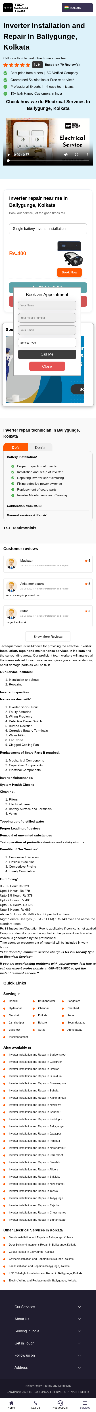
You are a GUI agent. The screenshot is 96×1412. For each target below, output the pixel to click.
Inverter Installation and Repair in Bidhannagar (37, 1219)
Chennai (43, 1008)
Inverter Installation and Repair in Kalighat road (37, 1097)
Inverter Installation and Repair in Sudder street (37, 1054)
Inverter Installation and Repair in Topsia (33, 1191)
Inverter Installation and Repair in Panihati (34, 1140)
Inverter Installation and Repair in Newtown (35, 1104)
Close (47, 366)
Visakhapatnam (18, 1037)
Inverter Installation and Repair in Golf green (36, 1061)
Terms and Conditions (58, 1385)
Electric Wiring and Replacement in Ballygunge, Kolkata (43, 1280)
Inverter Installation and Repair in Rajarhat (34, 1205)
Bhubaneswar (46, 1001)
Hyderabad (16, 1008)
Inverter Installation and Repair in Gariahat (34, 1112)
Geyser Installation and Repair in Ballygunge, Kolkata (41, 1259)
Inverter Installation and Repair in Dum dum (35, 1076)
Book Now (69, 272)
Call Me (47, 354)
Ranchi (13, 1001)
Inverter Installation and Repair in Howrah (34, 1069)
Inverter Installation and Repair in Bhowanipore (37, 1083)
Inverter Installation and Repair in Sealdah (34, 1162)
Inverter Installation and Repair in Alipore (33, 1169)
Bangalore (73, 1001)
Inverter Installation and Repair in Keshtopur (35, 1119)
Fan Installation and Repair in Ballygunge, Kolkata (39, 1266)
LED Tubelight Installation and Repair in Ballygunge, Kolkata (45, 1273)
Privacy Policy (33, 1385)
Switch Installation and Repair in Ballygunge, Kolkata (41, 1237)
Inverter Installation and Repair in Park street (36, 1155)
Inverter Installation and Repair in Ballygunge (36, 1126)
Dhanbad (73, 1008)
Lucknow (14, 1029)
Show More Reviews (48, 636)
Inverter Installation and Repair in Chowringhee (37, 1212)
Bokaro (42, 1022)
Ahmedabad (74, 1029)
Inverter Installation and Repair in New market (36, 1183)
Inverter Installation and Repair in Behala (33, 1090)
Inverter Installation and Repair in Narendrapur (37, 1148)
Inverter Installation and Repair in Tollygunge (36, 1198)
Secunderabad (76, 1022)
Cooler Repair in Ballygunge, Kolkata (31, 1251)
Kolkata (42, 1015)
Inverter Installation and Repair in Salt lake (34, 1176)
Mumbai (14, 1015)
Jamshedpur (16, 1022)
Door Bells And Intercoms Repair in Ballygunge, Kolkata (42, 1244)
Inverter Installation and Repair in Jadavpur (35, 1133)
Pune (70, 1015)
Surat (41, 1029)
